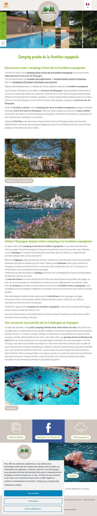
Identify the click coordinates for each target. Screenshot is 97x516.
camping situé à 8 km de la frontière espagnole (49, 73)
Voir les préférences (33, 509)
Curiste (73, 475)
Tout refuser (33, 501)
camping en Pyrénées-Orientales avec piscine (34, 82)
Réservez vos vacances (19, 180)
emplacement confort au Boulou (70, 79)
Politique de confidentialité (48, 481)
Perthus (39, 273)
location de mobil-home (39, 79)
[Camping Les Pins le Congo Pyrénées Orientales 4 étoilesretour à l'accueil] (48, 12)
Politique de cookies (13, 485)
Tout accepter (33, 493)
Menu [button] (6, 7)
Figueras (18, 260)
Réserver (11, 408)
